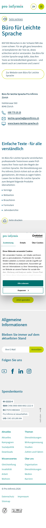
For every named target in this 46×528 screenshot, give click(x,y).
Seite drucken (15, 220)
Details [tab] (23, 243)
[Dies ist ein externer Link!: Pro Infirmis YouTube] (5, 372)
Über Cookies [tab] (37, 243)
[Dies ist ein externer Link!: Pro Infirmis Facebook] (13, 372)
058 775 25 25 (14, 112)
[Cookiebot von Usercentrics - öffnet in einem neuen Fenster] (33, 236)
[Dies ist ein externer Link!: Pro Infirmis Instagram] (30, 372)
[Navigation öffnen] (41, 7)
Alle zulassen (23, 283)
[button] (13, 19)
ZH (33, 6)
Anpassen (22, 290)
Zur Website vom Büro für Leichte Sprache (22, 74)
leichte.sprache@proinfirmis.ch (23, 118)
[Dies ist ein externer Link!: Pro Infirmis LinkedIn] (21, 372)
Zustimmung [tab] (8, 243)
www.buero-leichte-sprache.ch (23, 123)
